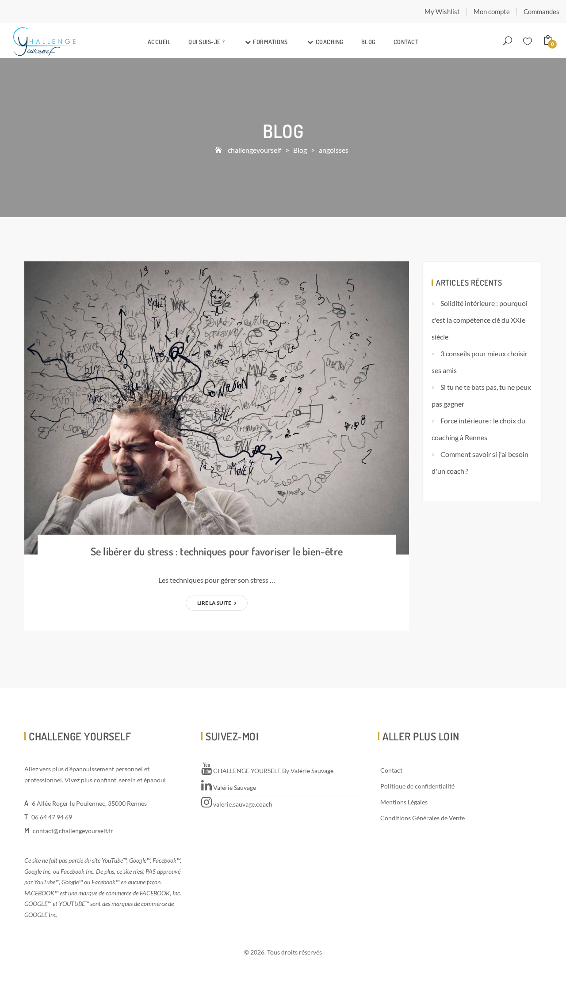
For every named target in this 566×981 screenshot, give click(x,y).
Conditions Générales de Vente (422, 818)
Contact (406, 41)
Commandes (541, 11)
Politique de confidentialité (417, 786)
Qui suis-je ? (206, 41)
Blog (368, 41)
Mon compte (492, 11)
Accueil (159, 41)
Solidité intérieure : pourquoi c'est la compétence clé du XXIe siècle (480, 320)
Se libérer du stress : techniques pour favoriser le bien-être (217, 551)
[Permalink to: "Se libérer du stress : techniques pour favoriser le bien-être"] (216, 407)
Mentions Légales (404, 802)
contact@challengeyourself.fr (73, 830)
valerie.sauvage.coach (242, 804)
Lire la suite (214, 603)
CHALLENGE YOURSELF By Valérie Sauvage (272, 770)
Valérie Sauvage (234, 787)
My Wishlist (442, 11)
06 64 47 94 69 (51, 817)
